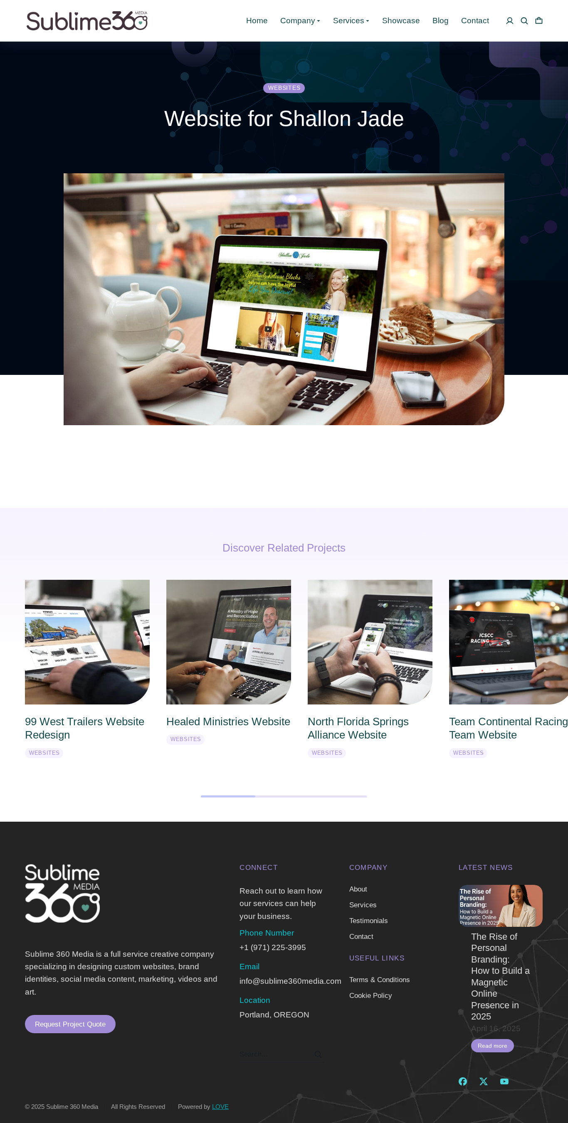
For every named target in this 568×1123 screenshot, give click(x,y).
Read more (492, 1045)
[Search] (318, 1054)
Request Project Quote (70, 1024)
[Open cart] (539, 21)
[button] (12, 675)
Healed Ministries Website (228, 721)
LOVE (220, 1106)
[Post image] (501, 906)
